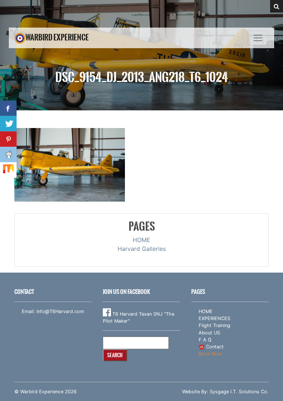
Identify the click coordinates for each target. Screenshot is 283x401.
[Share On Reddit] (8, 154)
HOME (141, 240)
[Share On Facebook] (8, 108)
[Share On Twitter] (8, 123)
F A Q (205, 340)
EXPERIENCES (214, 318)
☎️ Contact (211, 346)
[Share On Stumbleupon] (8, 170)
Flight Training (214, 325)
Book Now (210, 353)
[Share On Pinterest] (8, 139)
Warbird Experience (57, 37)
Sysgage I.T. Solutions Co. (239, 391)
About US (209, 333)
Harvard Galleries (142, 248)
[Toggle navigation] (258, 38)
